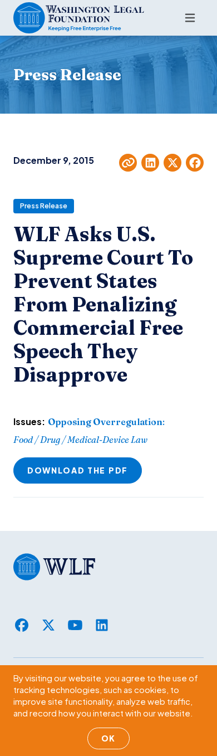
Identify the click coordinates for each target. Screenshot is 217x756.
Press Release (43, 206)
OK (108, 738)
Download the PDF (77, 470)
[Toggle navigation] (190, 18)
